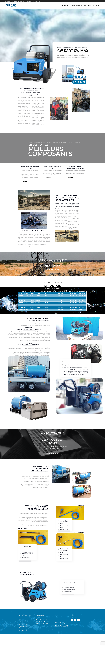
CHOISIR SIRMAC (76, 5)
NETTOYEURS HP (65, 5)
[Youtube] (72, 620)
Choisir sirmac (40, 615)
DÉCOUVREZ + (25, 181)
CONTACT (83, 5)
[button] (29, 181)
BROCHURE (79, 82)
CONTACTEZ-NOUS (52, 441)
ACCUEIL (89, 5)
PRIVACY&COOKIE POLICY (71, 643)
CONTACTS (56, 615)
